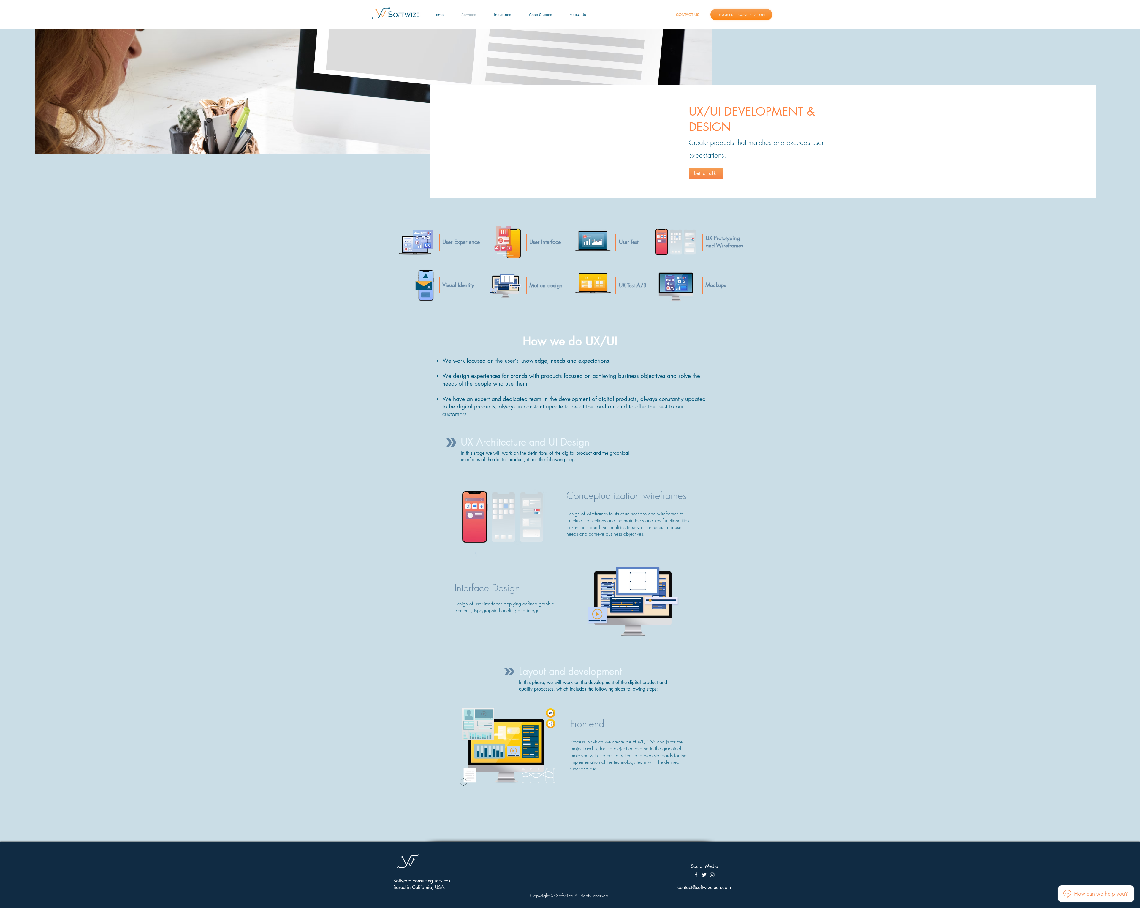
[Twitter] (704, 875)
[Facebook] (696, 875)
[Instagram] (712, 875)
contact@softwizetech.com (704, 887)
